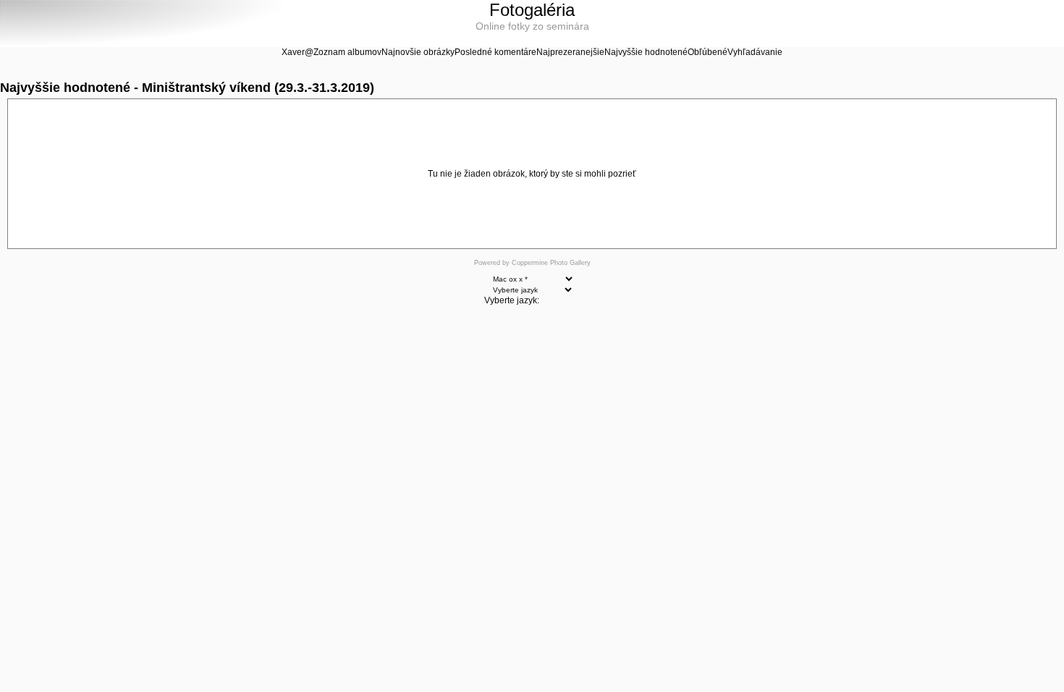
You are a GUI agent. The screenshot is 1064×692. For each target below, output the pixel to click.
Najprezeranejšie (570, 52)
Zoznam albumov (347, 52)
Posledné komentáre (495, 52)
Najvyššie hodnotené (646, 52)
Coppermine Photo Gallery (551, 262)
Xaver (293, 52)
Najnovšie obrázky (418, 52)
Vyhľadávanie (754, 52)
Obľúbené (707, 52)
